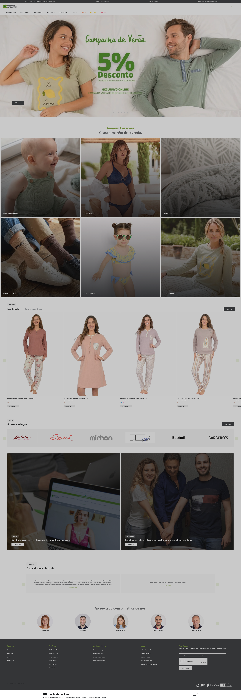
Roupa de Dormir (38, 12)
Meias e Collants (24, 12)
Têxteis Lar (74, 12)
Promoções (93, 12)
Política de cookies (145, 657)
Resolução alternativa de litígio (149, 664)
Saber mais (131, 544)
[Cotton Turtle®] (97, 437)
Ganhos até (13, 406)
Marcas (84, 12)
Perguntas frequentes (99, 660)
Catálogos (10, 653)
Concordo (192, 695)
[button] (113, 112)
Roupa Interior (63, 12)
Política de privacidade (147, 650)
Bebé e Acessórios (11, 12)
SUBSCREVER (185, 668)
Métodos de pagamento (99, 657)
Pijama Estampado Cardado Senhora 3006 (188, 398)
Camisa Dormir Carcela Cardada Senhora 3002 (76, 398)
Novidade (13, 309)
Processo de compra (98, 650)
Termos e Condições (199, 656)
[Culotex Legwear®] (136, 437)
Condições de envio (98, 653)
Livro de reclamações (146, 660)
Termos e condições (146, 653)
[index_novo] (10, 6)
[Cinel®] (58, 437)
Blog (8, 657)
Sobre (8, 650)
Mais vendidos (33, 309)
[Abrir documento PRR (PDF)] (214, 685)
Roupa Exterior (51, 12)
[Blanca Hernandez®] (19, 437)
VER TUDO (229, 309)
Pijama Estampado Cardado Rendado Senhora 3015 (21, 398)
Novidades (103, 12)
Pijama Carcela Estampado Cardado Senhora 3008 (133, 398)
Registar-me (17, 544)
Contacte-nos (10, 660)
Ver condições (18, 103)
